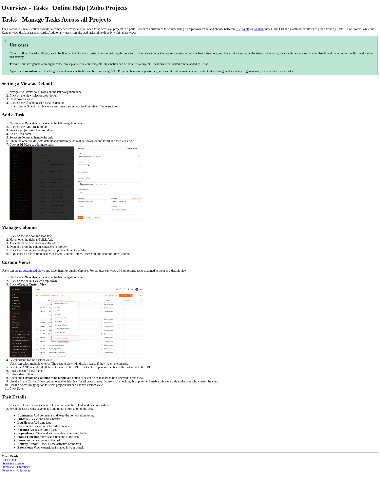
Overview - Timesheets (16, 467)
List (238, 29)
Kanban (259, 29)
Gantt (245, 29)
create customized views (30, 270)
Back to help (9, 459)
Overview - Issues (13, 463)
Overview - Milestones (16, 470)
